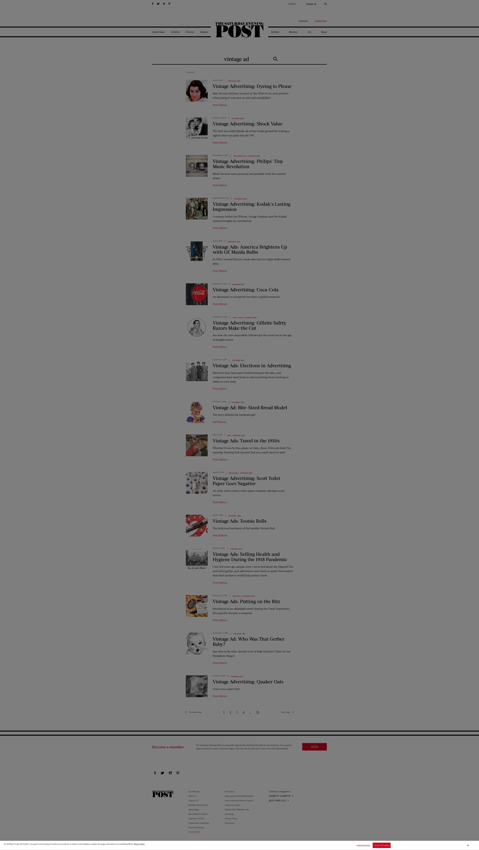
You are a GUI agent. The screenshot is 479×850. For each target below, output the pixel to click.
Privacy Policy (139, 844)
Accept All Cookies (381, 845)
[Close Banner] (468, 845)
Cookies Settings (363, 845)
